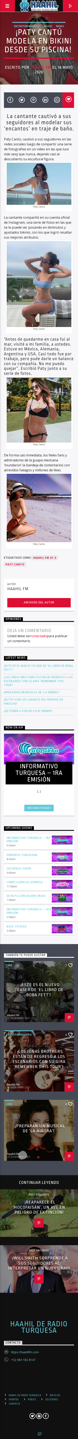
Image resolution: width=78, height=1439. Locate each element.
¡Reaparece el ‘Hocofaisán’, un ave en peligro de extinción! (39, 1207)
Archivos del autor (39, 602)
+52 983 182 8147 (23, 1360)
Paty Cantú (15, 564)
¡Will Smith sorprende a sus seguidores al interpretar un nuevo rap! (39, 1263)
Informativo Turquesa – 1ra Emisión (29, 839)
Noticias (55, 1395)
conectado (39, 636)
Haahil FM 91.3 (44, 558)
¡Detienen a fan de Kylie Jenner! (28, 711)
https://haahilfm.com (25, 1352)
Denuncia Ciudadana (22, 855)
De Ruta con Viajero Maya (26, 896)
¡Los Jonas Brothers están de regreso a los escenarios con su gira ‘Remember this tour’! (38, 681)
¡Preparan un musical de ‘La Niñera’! (32, 692)
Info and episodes (39, 808)
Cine (9, 965)
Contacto (14, 1404)
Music (47, 26)
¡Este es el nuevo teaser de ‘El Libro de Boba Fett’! (38, 668)
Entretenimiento (27, 26)
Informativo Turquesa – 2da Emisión (29, 911)
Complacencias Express (25, 882)
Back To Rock (17, 926)
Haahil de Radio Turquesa (39, 1327)
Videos (32, 1399)
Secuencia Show (19, 868)
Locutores (51, 1399)
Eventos (14, 1399)
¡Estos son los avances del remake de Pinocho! (33, 701)
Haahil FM (40, 67)
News (60, 26)
